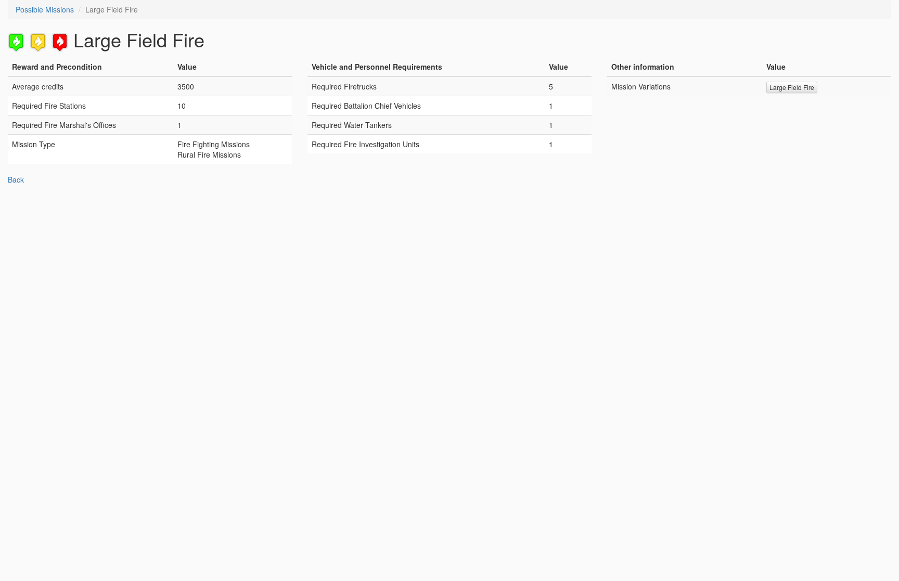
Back (16, 179)
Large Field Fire (791, 87)
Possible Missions (45, 9)
